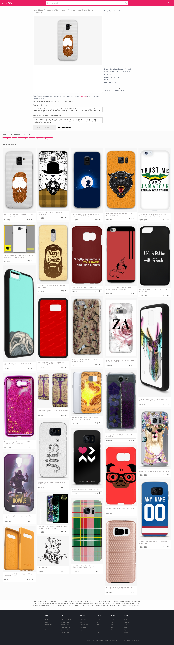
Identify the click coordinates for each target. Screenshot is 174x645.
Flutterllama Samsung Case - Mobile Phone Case (154, 471)
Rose (125, 624)
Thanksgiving (84, 624)
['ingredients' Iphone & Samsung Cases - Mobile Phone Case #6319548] (53, 450)
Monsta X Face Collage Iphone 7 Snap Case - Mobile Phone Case (85, 360)
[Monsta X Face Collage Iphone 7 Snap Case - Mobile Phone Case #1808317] (87, 327)
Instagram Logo (66, 619)
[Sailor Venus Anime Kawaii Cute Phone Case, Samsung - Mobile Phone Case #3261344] (87, 392)
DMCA (128, 640)
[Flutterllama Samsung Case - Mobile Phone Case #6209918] (154, 439)
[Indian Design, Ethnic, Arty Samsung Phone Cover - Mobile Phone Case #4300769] (53, 390)
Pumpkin (47, 630)
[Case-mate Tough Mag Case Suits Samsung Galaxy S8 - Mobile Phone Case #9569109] (121, 552)
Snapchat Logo (65, 630)
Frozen (99, 619)
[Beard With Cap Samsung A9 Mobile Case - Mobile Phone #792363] (53, 179)
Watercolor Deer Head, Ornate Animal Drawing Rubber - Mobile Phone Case (153, 400)
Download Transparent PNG (44, 127)
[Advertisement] (65, 79)
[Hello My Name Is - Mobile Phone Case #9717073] (87, 255)
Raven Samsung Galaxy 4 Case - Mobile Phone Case (18, 516)
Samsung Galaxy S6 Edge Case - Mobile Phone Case (119, 509)
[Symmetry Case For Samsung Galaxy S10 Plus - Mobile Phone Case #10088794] (19, 549)
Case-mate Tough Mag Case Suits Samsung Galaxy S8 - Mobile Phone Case (118, 588)
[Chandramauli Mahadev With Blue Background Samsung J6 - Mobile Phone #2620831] (87, 180)
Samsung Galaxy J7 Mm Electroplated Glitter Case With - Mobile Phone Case (17, 442)
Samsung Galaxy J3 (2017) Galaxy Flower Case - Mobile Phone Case (120, 435)
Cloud (112, 619)
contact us (83, 96)
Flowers (126, 622)
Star (112, 627)
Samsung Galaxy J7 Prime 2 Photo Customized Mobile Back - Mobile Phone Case (18, 256)
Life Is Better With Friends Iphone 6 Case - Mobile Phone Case (154, 290)
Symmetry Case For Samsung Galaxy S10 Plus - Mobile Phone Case (18, 574)
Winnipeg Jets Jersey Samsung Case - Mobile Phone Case (153, 542)
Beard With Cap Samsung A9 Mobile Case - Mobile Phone (51, 213)
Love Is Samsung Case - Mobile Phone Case (85, 489)
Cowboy (99, 630)
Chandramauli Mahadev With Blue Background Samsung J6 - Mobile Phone (86, 215)
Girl (98, 622)
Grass (112, 624)
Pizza (47, 619)
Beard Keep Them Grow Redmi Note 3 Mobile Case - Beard (51, 286)
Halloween (83, 622)
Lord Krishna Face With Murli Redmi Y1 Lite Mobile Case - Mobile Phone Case (118, 288)
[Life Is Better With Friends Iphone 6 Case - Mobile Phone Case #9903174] (154, 256)
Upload (170, 3)
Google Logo (65, 632)
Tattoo (126, 632)
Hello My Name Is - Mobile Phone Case (84, 287)
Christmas (83, 619)
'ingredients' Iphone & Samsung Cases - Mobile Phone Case (52, 482)
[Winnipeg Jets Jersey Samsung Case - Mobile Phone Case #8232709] (154, 509)
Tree (112, 630)
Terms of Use (135, 640)
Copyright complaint (64, 127)
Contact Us (122, 640)
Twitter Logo (65, 622)
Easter (81, 630)
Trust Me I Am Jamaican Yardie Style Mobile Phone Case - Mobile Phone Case (152, 215)
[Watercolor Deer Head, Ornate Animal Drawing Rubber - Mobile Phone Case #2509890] (154, 348)
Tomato (47, 627)
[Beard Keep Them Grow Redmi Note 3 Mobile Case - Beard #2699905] (53, 253)
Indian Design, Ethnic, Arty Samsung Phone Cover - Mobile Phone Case (53, 411)
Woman (99, 627)
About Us (114, 640)
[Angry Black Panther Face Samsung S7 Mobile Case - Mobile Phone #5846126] (121, 180)
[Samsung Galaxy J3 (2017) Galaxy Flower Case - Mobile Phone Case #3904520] (121, 401)
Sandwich (48, 622)
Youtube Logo (65, 624)
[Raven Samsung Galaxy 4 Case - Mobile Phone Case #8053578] (19, 483)
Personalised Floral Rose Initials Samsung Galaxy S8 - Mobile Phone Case (120, 360)
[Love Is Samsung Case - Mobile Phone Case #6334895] (87, 458)
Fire (112, 622)
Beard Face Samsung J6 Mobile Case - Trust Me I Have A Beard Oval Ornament (19, 215)
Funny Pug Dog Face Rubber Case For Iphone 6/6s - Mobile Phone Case (17, 364)
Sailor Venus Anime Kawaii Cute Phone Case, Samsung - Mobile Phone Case (85, 418)
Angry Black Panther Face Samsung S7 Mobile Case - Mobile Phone (119, 214)
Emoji (125, 619)
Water (126, 627)
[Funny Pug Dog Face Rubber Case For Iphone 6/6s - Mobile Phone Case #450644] (19, 313)
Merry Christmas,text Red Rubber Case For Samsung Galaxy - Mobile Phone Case (51, 363)
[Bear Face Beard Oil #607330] (53, 551)
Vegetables (48, 624)
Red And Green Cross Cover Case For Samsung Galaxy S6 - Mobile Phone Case (86, 566)
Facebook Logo (65, 627)
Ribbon (126, 630)
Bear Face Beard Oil (43, 567)
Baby (98, 624)
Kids (98, 632)
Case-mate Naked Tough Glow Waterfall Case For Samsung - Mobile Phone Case (53, 527)
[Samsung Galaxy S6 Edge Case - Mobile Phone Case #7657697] (121, 475)
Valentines (83, 627)
